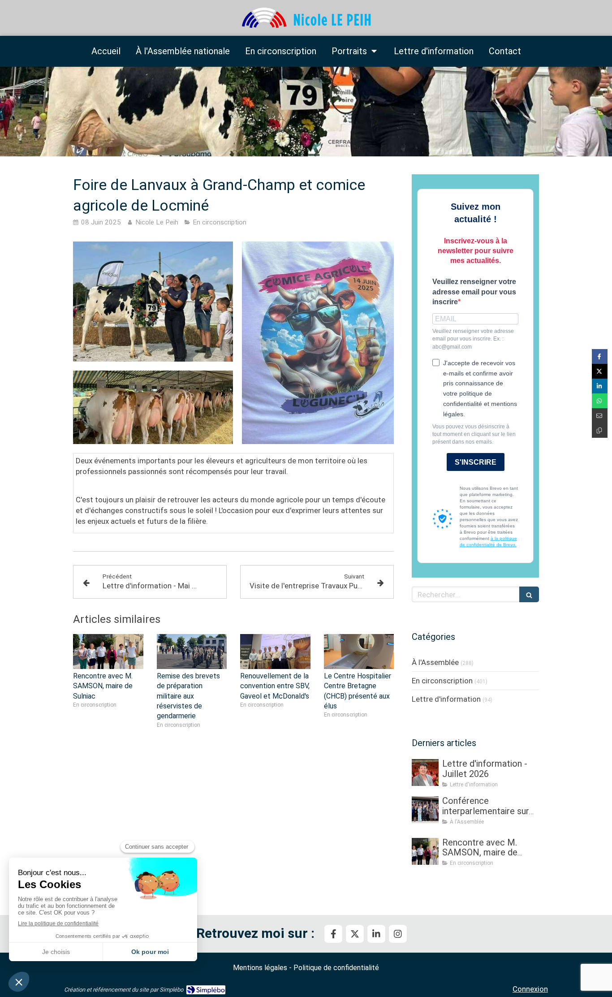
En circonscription (442, 680)
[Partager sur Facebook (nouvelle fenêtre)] (600, 356)
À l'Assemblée (435, 662)
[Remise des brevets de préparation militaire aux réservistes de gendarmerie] (192, 651)
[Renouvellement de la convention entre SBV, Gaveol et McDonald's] (275, 651)
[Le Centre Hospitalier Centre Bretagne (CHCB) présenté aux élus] (359, 651)
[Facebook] (333, 934)
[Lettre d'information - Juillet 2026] (425, 772)
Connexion (530, 988)
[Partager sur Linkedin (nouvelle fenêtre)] (600, 386)
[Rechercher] (529, 594)
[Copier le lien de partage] (600, 430)
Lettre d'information (446, 699)
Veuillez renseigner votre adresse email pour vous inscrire (474, 292)
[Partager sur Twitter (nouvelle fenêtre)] (600, 371)
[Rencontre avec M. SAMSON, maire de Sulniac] (108, 651)
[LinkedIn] (376, 934)
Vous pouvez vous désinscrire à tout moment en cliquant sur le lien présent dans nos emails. (474, 434)
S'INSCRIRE (475, 462)
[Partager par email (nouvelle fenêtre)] (600, 415)
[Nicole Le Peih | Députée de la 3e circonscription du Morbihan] (306, 18)
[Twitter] (355, 934)
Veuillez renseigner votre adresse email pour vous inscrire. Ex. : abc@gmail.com (473, 339)
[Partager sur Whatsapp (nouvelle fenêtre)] (600, 400)
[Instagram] (398, 934)
